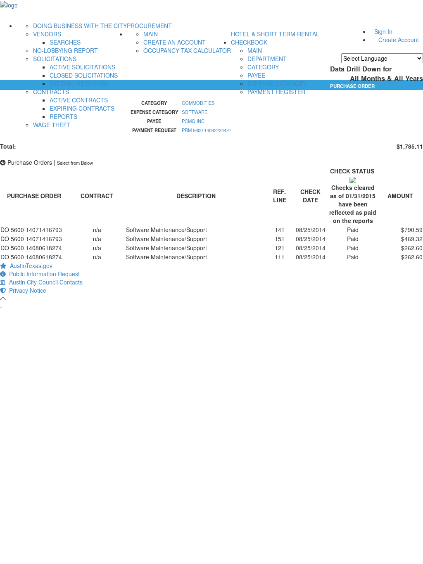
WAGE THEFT (52, 125)
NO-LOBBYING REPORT (65, 50)
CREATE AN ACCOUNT (174, 42)
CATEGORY (263, 67)
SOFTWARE (194, 112)
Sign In (383, 31)
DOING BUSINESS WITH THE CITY (80, 25)
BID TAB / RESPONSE (79, 83)
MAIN (150, 34)
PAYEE (256, 75)
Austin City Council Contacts (44, 282)
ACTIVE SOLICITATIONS (82, 67)
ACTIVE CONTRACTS (79, 100)
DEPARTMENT (267, 59)
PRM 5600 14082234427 (206, 130)
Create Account (398, 40)
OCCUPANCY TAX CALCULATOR (187, 50)
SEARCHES (65, 42)
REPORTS (63, 116)
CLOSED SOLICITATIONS (84, 75)
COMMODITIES (198, 103)
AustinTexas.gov (29, 265)
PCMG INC (193, 121)
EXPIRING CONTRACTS (82, 108)
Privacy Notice (26, 290)
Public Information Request (43, 274)
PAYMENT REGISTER (276, 92)
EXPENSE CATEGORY (277, 83)
